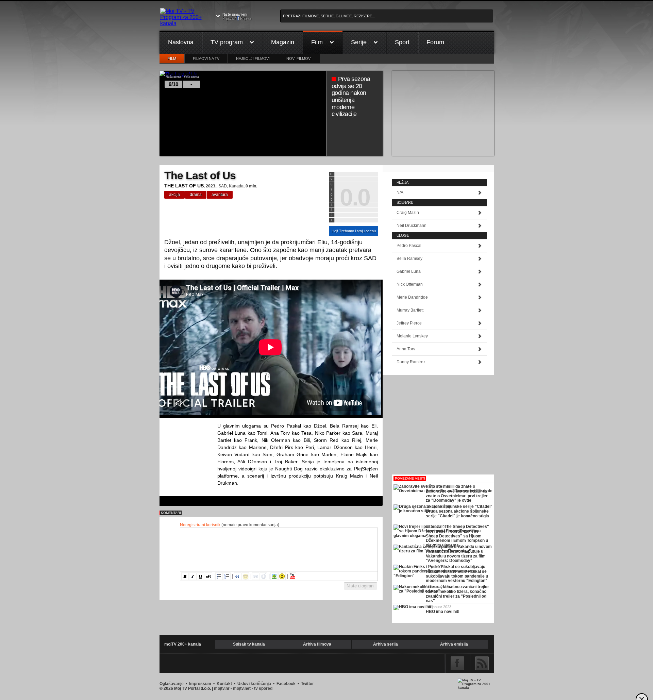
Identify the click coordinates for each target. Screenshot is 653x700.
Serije (359, 42)
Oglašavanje (172, 683)
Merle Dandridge (412, 297)
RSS (482, 663)
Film (317, 42)
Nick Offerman (410, 284)
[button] (185, 576)
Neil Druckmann (411, 225)
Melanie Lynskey (412, 336)
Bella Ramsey (409, 258)
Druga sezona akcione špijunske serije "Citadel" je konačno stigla (457, 513)
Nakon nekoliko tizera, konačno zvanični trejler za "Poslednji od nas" (456, 596)
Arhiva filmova (317, 644)
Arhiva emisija (454, 644)
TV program (227, 42)
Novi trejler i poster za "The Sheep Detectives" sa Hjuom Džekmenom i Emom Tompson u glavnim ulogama (457, 536)
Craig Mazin (408, 212)
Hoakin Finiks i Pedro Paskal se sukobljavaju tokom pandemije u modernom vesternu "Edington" (457, 576)
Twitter (307, 683)
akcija (174, 194)
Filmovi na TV (206, 58)
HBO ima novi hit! (442, 611)
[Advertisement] (443, 113)
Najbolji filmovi (253, 58)
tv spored (263, 688)
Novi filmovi (299, 58)
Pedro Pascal (409, 245)
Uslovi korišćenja (254, 683)
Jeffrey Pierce (409, 323)
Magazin (282, 42)
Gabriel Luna (409, 271)
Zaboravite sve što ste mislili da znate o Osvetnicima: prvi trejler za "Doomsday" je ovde (457, 496)
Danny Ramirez (411, 362)
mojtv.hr (222, 688)
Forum (435, 42)
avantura (220, 194)
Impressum (200, 683)
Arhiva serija (385, 644)
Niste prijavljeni (236, 16)
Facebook (457, 663)
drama (196, 194)
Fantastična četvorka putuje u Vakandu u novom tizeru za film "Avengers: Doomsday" (456, 556)
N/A (400, 192)
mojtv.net (242, 688)
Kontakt (224, 683)
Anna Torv (406, 349)
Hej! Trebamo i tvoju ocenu (354, 231)
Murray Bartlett (410, 310)
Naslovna (181, 42)
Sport (402, 42)
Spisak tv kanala (249, 644)
